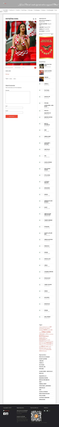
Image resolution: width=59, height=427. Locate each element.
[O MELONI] (41, 79)
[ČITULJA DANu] (41, 176)
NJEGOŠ (41, 341)
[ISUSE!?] (41, 209)
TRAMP (46, 346)
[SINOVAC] (41, 196)
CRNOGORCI (42, 334)
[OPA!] (41, 157)
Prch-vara (30, 10)
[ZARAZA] (41, 292)
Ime (7, 106)
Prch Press (23, 10)
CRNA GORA (46, 332)
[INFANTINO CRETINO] (41, 118)
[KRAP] (41, 131)
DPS (45, 334)
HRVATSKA (51, 334)
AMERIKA (48, 328)
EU (47, 334)
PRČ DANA (43, 343)
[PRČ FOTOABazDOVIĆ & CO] (41, 112)
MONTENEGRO (42, 339)
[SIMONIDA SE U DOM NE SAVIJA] (41, 202)
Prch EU (18, 10)
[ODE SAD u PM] (41, 98)
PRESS (52, 341)
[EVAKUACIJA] (41, 247)
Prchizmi (43, 10)
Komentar (7, 90)
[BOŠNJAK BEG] (41, 189)
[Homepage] (4, 3)
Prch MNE (5, 10)
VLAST (47, 348)
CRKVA (40, 332)
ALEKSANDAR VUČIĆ (42, 328)
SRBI (40, 346)
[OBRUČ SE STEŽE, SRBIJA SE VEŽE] (41, 215)
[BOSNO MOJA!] (41, 305)
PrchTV (6, 11)
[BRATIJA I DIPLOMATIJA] (41, 125)
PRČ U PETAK (44, 344)
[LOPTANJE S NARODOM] (41, 183)
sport (52, 344)
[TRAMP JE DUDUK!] (41, 286)
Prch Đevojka (50, 10)
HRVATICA (15, 78)
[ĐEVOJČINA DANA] (21, 43)
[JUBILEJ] (41, 266)
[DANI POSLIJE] (41, 151)
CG (51, 330)
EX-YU (49, 334)
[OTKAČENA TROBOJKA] (41, 273)
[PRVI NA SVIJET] (41, 279)
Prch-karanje (37, 10)
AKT (51, 327)
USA (49, 346)
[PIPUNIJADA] (41, 228)
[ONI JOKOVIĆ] (41, 299)
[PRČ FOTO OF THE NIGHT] (41, 66)
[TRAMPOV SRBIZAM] (41, 221)
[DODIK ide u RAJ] (41, 260)
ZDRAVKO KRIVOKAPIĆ (42, 349)
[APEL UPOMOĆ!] (41, 318)
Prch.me (7, 74)
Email (7, 110)
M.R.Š (41, 336)
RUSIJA (47, 344)
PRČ (40, 343)
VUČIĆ (50, 348)
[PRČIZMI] (41, 254)
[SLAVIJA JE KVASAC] (41, 163)
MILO (46, 338)
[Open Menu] (55, 4)
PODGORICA (49, 341)
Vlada (45, 348)
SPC (50, 344)
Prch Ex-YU (11, 10)
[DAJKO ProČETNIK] (41, 72)
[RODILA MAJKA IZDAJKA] (41, 170)
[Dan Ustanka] (41, 91)
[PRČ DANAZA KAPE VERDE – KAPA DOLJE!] (41, 104)
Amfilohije (41, 330)
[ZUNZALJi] (41, 85)
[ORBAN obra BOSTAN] (41, 241)
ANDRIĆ (45, 330)
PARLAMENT (45, 341)
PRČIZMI (48, 343)
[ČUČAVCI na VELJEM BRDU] (41, 234)
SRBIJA (43, 346)
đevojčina (10, 78)
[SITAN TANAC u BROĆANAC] (41, 144)
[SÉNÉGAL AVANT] (41, 138)
